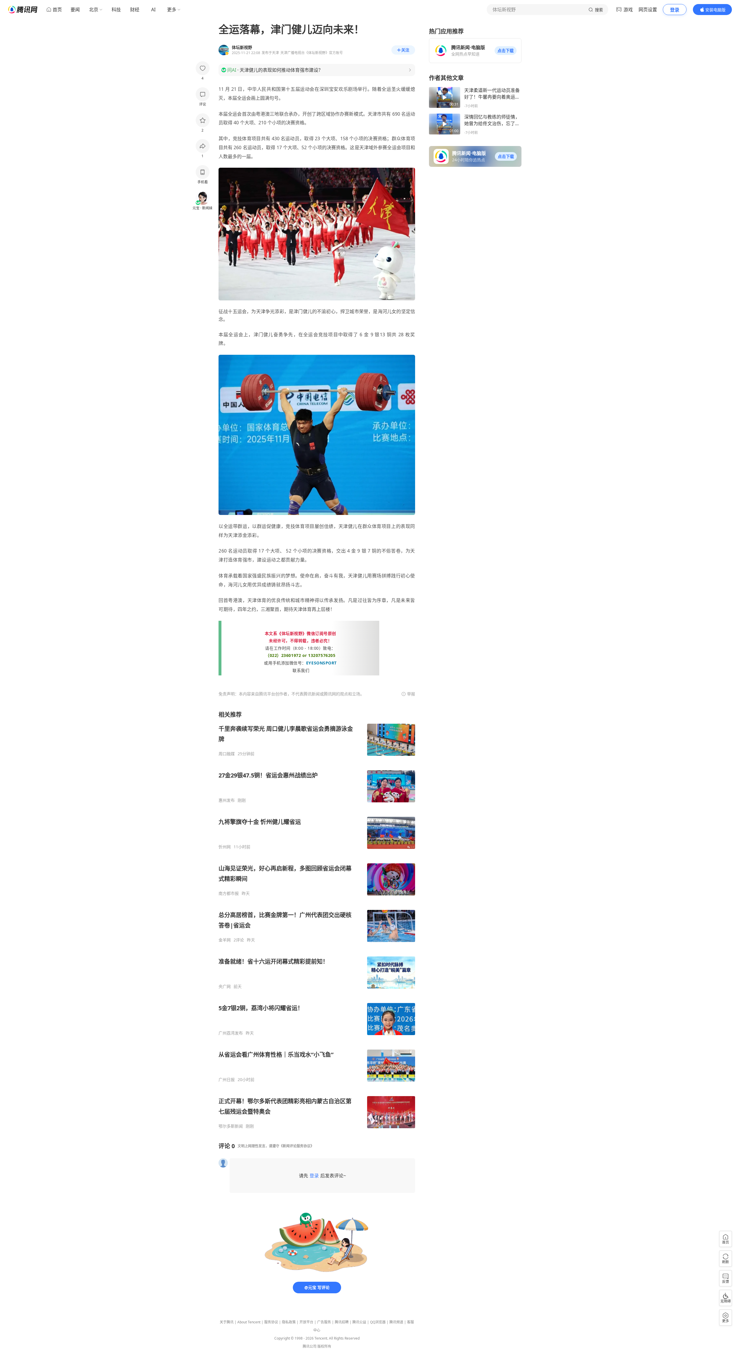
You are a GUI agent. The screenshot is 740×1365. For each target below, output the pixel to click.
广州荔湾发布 (231, 1033)
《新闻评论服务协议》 (296, 1146)
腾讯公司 (310, 1346)
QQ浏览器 (378, 1322)
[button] (506, 50)
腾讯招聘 (342, 1322)
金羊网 (225, 940)
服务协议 (271, 1322)
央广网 (225, 987)
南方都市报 (229, 893)
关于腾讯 (227, 1322)
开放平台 (306, 1322)
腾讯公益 (359, 1322)
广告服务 (324, 1322)
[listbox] (317, 919)
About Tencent (248, 1322)
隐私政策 (289, 1322)
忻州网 (225, 847)
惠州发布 (227, 800)
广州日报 (227, 1080)
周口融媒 (227, 754)
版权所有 (324, 1346)
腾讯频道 (396, 1322)
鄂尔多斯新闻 (231, 1126)
